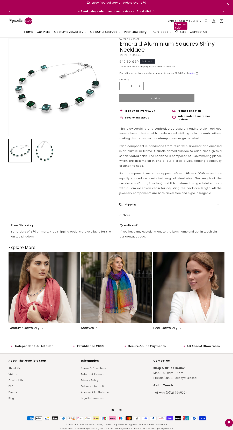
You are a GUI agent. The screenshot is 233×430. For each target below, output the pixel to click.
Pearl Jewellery (165, 328)
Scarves (87, 328)
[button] (206, 21)
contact (131, 237)
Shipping (143, 66)
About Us (14, 368)
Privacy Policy (89, 380)
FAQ (11, 386)
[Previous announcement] (9, 11)
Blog (11, 398)
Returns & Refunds (93, 374)
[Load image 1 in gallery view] (20, 150)
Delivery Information (94, 386)
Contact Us (16, 380)
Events (13, 392)
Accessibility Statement (96, 392)
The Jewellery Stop (84, 424)
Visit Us (13, 374)
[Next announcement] (223, 11)
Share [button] (126, 215)
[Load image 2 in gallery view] (44, 150)
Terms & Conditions (94, 368)
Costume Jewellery (24, 328)
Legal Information (92, 398)
